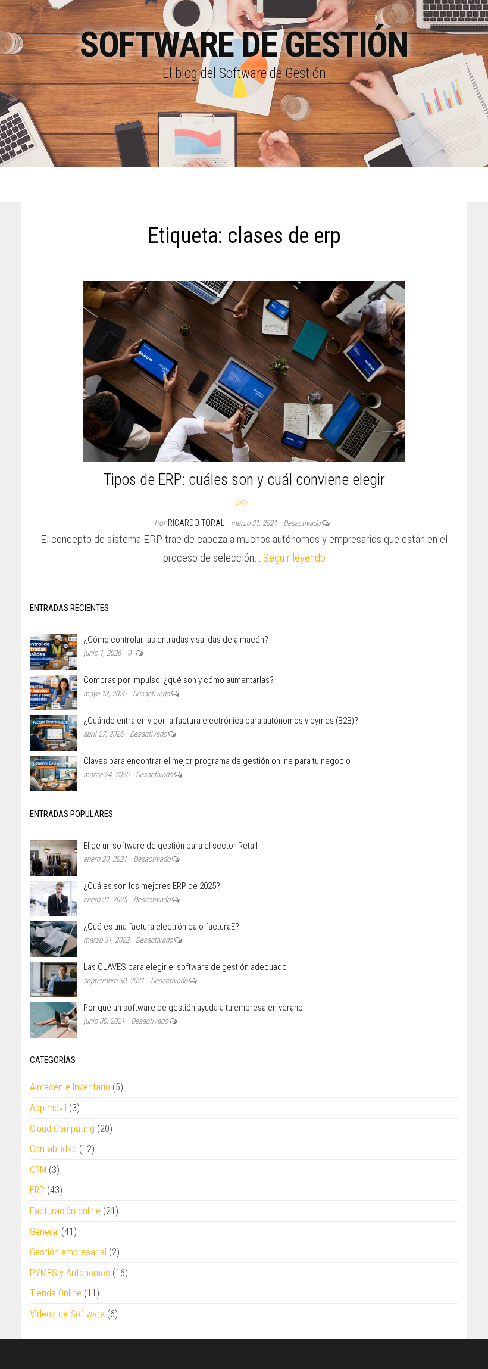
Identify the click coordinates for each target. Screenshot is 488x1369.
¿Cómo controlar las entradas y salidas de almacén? (175, 639)
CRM (38, 1169)
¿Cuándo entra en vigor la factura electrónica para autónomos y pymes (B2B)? (220, 720)
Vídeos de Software (67, 1314)
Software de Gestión (244, 44)
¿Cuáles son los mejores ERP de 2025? (151, 886)
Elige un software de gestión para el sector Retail (170, 845)
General (44, 1231)
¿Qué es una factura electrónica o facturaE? (161, 926)
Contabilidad (53, 1149)
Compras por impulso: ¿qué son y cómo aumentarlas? (178, 680)
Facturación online (65, 1211)
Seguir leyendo (294, 558)
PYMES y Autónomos (70, 1272)
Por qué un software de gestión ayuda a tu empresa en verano (193, 1007)
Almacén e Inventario (70, 1087)
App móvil (48, 1108)
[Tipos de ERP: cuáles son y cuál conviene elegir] (244, 370)
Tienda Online (56, 1293)
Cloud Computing (62, 1128)
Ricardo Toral (197, 523)
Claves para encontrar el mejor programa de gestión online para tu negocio (217, 761)
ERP (242, 502)
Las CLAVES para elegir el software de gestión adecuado (185, 967)
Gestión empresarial (68, 1252)
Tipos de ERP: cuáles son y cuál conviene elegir (244, 479)
